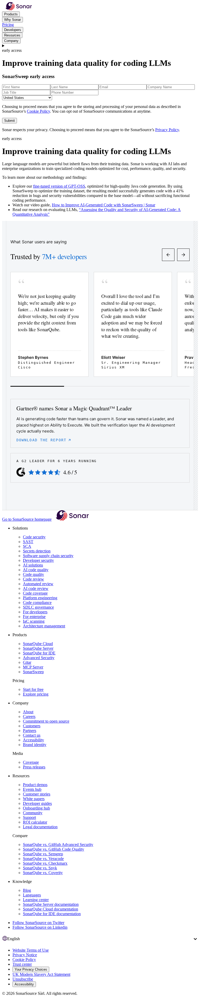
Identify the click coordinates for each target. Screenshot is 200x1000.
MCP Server (33, 667)
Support (29, 817)
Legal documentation (40, 827)
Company (11, 41)
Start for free (33, 689)
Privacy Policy (167, 130)
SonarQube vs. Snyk (40, 868)
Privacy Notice (24, 955)
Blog (27, 890)
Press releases (34, 767)
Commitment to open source (46, 721)
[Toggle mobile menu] (100, 45)
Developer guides (37, 803)
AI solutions (33, 565)
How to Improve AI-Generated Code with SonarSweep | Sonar (103, 205)
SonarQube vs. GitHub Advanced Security (58, 844)
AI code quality (35, 570)
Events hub (32, 789)
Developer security (38, 560)
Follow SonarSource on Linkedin (39, 927)
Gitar (27, 662)
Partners (29, 730)
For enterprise (34, 616)
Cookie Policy (38, 111)
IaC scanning (34, 621)
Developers (12, 30)
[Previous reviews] (168, 255)
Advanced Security (38, 657)
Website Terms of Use (30, 950)
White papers (34, 799)
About (28, 712)
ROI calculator (35, 822)
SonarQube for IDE (39, 653)
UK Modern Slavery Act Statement (41, 974)
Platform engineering (40, 598)
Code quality (33, 574)
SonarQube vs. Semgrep (43, 854)
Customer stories (36, 794)
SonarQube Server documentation (51, 904)
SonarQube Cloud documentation (50, 909)
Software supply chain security (48, 555)
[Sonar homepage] (18, 9)
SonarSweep (33, 672)
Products (11, 14)
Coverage (31, 762)
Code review (33, 579)
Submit (9, 121)
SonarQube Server (38, 648)
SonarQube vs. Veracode (43, 858)
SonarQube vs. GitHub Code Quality (53, 849)
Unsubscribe (22, 979)
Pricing (8, 24)
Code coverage (35, 593)
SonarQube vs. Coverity (43, 872)
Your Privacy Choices (31, 969)
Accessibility (33, 740)
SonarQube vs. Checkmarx (45, 863)
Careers (29, 716)
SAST (28, 541)
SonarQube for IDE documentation (52, 914)
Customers (31, 726)
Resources (12, 35)
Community (32, 813)
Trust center (22, 964)
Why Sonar (12, 20)
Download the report (41, 440)
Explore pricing (35, 694)
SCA (27, 546)
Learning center (36, 899)
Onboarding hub (36, 808)
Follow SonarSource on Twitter (38, 922)
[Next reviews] (183, 255)
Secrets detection (37, 551)
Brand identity (34, 744)
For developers (35, 612)
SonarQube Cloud (38, 643)
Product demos (35, 784)
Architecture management (44, 626)
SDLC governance (38, 607)
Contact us (31, 735)
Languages (32, 895)
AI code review (35, 588)
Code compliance (37, 602)
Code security (34, 537)
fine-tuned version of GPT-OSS (59, 186)
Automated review (38, 584)
